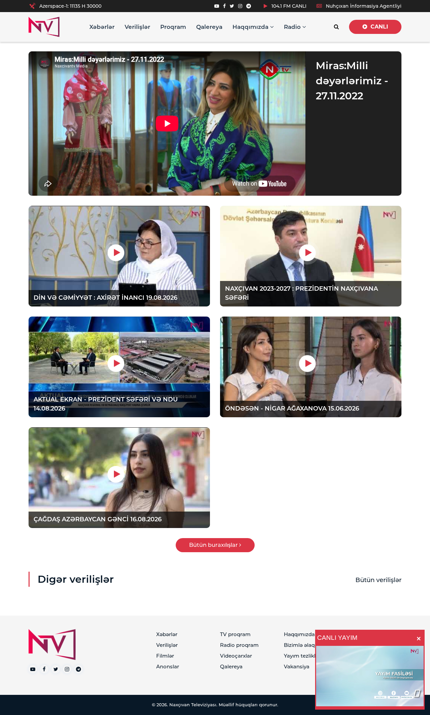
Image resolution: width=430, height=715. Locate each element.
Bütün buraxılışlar (214, 545)
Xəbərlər (102, 26)
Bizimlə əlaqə (301, 645)
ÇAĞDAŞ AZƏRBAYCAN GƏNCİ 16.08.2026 (98, 519)
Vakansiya (296, 666)
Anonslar (167, 666)
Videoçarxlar (236, 656)
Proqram (173, 26)
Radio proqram (239, 645)
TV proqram (235, 634)
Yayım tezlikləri (303, 656)
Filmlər (165, 656)
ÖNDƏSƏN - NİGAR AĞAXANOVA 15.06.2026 (292, 408)
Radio (293, 26)
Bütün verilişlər (378, 580)
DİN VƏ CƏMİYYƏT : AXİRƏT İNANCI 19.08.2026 (105, 297)
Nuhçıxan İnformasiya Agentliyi (363, 6)
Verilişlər (137, 26)
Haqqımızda (251, 26)
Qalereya (209, 26)
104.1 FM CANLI (288, 6)
